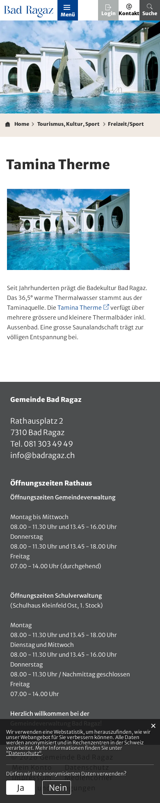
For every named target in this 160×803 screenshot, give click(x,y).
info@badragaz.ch (42, 455)
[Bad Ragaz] (29, 12)
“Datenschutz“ (23, 753)
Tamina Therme (83, 307)
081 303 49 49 (48, 444)
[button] (68, 124)
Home (21, 124)
